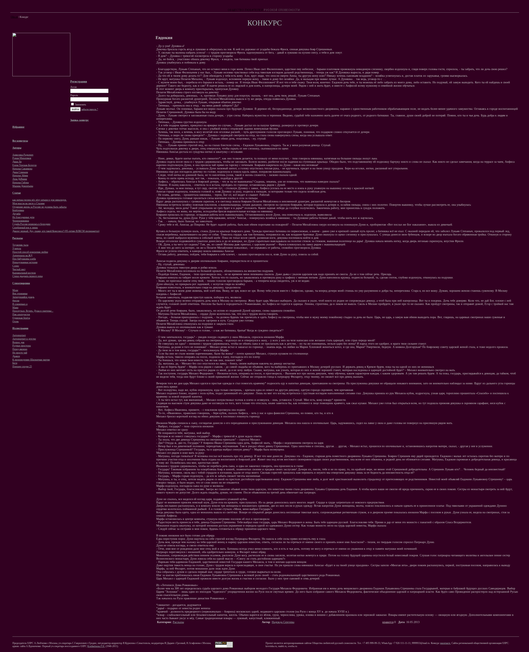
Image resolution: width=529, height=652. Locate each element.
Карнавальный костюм (24, 272)
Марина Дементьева (22, 186)
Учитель (16, 248)
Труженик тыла (20, 245)
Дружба (16, 213)
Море (15, 290)
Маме (15, 307)
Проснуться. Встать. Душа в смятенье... (32, 310)
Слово (15, 265)
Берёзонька (18, 210)
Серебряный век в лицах (25, 227)
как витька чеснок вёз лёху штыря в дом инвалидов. (39, 199)
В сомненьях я (19, 304)
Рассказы (178, 622)
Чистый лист (18, 269)
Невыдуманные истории (24, 262)
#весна (15, 300)
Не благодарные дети (23, 217)
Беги (14, 363)
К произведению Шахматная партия (31, 359)
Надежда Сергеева (283, 622)
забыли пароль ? (89, 109)
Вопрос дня (18, 342)
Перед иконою (19, 349)
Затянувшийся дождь (23, 297)
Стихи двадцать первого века (27, 276)
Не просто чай (19, 352)
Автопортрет (19, 335)
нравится (387, 622)
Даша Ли (16, 161)
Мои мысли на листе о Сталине (28, 203)
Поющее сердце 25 (22, 366)
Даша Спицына (20, 172)
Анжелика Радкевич (22, 154)
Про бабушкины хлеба (24, 258)
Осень (15, 321)
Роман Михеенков (21, 158)
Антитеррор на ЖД (22, 255)
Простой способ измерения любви (30, 252)
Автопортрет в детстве (24, 338)
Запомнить (80, 104)
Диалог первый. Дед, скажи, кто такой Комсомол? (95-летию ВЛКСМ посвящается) (55, 231)
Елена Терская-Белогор (24, 165)
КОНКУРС (264, 23)
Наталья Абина (20, 175)
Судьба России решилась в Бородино (31, 224)
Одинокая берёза (21, 317)
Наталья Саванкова (22, 168)
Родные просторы (21, 345)
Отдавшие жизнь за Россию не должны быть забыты (39, 206)
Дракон (16, 356)
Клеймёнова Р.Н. (96, 646)
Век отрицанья (19, 293)
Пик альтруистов (21, 314)
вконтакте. (445, 643)
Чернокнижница (20, 220)
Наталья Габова (20, 182)
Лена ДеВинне (19, 179)
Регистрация (78, 81)
